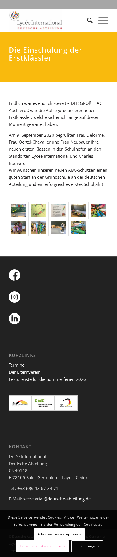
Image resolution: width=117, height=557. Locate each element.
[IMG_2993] (39, 210)
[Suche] (87, 20)
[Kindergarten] (98, 210)
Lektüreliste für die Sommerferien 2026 (47, 379)
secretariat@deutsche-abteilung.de (57, 499)
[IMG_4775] (78, 210)
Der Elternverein (25, 372)
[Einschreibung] (19, 210)
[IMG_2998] (58, 210)
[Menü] (100, 20)
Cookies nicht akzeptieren (42, 546)
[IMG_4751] (39, 227)
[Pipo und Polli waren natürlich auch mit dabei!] (58, 227)
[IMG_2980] (19, 227)
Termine (16, 365)
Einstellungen (87, 546)
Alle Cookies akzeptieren (59, 534)
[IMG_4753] (78, 227)
